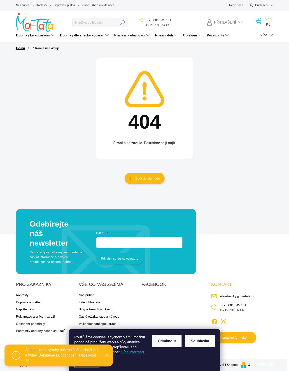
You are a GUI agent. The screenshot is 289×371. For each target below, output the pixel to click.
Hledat (122, 22)
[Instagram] (223, 320)
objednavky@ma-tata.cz (237, 296)
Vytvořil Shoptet (227, 364)
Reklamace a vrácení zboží (35, 316)
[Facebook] (214, 320)
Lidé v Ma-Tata (89, 302)
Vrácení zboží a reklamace (98, 5)
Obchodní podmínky (30, 324)
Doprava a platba (64, 5)
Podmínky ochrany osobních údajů (40, 331)
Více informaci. (133, 352)
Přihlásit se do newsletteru (119, 258)
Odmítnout (167, 341)
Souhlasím (200, 341)
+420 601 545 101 (233, 305)
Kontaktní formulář (233, 337)
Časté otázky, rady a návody (99, 316)
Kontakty (41, 5)
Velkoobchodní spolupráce (98, 324)
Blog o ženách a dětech (95, 309)
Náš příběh (23, 5)
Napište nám (25, 309)
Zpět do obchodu (147, 178)
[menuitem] (36, 35)
